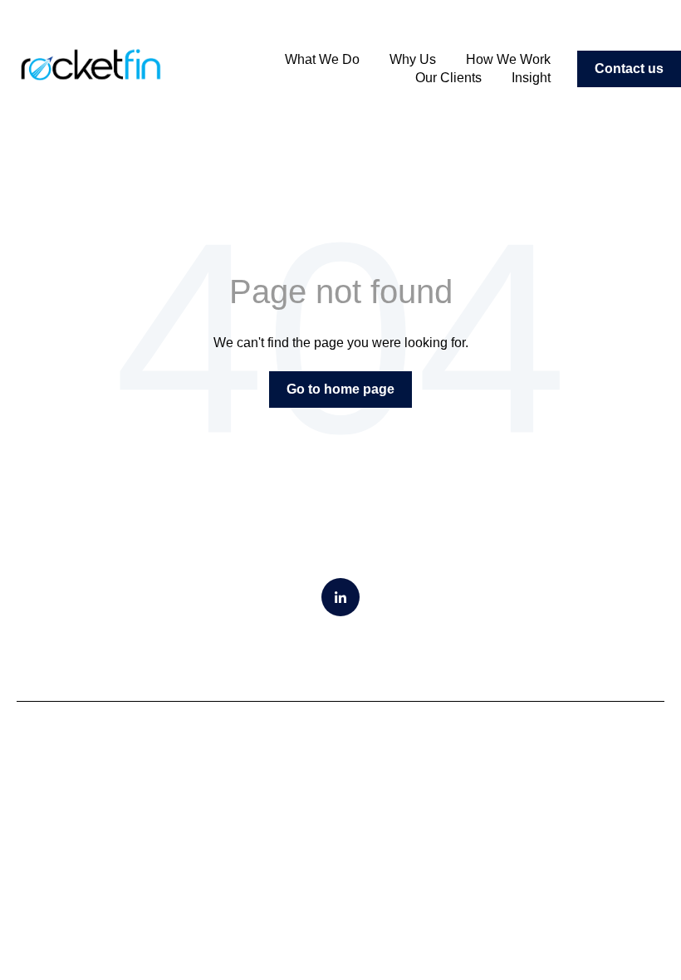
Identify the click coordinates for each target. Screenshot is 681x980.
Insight (531, 78)
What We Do (322, 59)
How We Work (508, 59)
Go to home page (340, 389)
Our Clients (448, 78)
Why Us (412, 59)
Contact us (629, 68)
